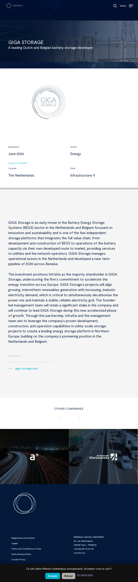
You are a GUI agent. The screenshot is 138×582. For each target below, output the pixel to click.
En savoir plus (85, 574)
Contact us (79, 552)
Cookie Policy (18, 559)
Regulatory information (23, 538)
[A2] (103, 457)
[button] (126, 5)
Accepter (53, 576)
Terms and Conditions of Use (26, 548)
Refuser (68, 576)
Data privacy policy (21, 554)
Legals (14, 543)
